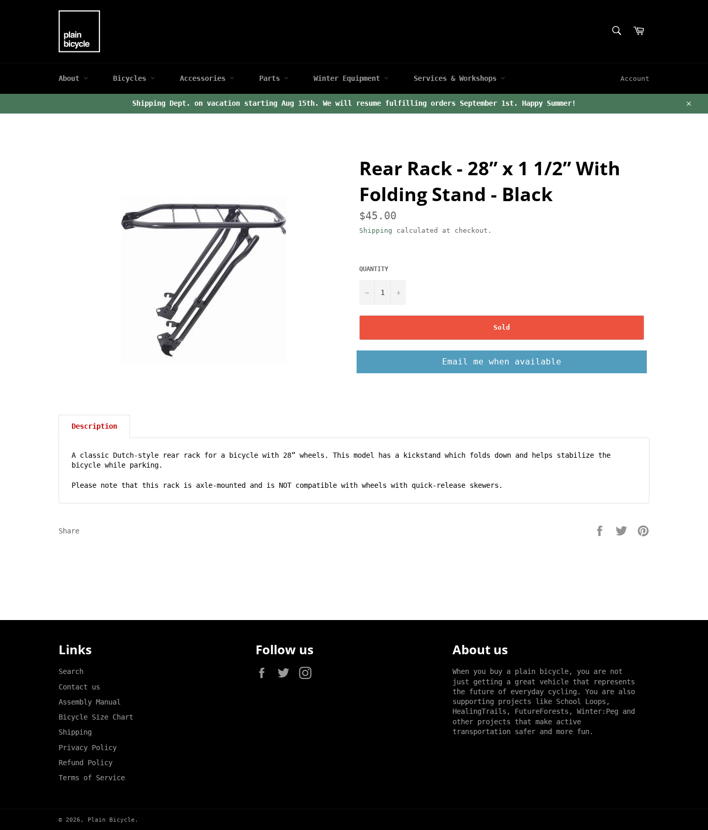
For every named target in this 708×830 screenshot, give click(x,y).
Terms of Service (92, 777)
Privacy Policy (88, 747)
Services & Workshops (457, 78)
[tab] (94, 426)
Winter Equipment (349, 78)
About (71, 78)
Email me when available (501, 362)
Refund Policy (85, 762)
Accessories (205, 78)
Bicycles (131, 78)
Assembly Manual (90, 702)
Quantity (373, 269)
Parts (271, 78)
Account (634, 78)
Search (71, 671)
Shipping (375, 230)
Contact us (79, 687)
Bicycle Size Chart (96, 717)
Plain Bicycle (111, 820)
